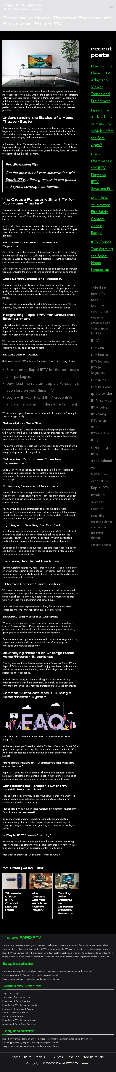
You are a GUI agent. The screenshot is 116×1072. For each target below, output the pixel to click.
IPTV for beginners (98, 370)
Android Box (98, 288)
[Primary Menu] (111, 7)
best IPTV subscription (99, 309)
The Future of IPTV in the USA (16, 997)
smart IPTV (97, 502)
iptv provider (101, 393)
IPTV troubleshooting (101, 460)
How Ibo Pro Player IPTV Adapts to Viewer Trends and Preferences (101, 83)
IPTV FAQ (55, 1056)
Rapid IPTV (100, 487)
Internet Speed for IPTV (100, 331)
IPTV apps (97, 348)
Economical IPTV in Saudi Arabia (17, 1008)
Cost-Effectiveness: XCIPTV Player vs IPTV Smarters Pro (102, 171)
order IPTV (100, 480)
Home (15, 1056)
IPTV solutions (100, 433)
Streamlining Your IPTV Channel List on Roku (14, 901)
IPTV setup (99, 407)
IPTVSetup (99, 414)
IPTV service (101, 400)
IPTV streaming (99, 443)
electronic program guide (100, 320)
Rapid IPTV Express (22, 5)
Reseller (73, 1056)
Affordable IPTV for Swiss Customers (19, 1024)
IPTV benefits (99, 354)
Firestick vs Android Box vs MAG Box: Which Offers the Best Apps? (102, 127)
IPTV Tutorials (34, 1056)
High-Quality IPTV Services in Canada (19, 1020)
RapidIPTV (98, 495)
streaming (97, 515)
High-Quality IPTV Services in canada (19, 1005)
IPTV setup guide (98, 423)
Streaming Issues (101, 545)
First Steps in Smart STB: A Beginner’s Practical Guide (31, 854)
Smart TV (97, 509)
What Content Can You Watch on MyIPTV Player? (39, 901)
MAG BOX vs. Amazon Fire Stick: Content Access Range (100, 215)
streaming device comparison (102, 524)
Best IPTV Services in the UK (15, 1012)
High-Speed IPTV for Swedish (16, 1001)
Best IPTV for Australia (12, 1016)
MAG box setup (100, 474)
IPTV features (100, 361)
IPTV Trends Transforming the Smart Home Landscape (102, 255)
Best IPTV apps (98, 296)
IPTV (95, 340)
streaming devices (97, 535)
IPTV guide (98, 380)
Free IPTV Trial (93, 1056)
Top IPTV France (10, 993)
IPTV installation (101, 387)
